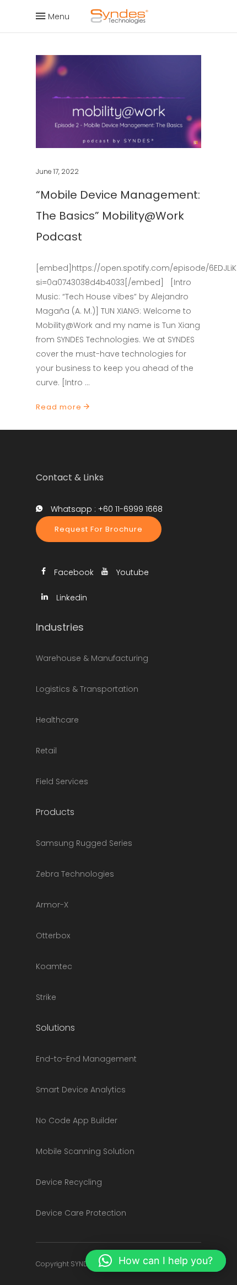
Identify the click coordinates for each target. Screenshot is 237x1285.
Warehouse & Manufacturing (92, 658)
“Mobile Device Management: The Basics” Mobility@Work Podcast (118, 215)
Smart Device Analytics (81, 1089)
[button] (155, 1261)
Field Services (62, 781)
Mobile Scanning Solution (85, 1151)
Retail (46, 750)
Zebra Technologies (75, 873)
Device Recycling (69, 1182)
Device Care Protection (81, 1212)
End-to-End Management (86, 1058)
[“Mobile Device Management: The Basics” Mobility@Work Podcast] (118, 101)
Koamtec (54, 966)
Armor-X (52, 904)
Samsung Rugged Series (84, 843)
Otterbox (53, 935)
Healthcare (57, 719)
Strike (46, 997)
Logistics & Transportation (87, 689)
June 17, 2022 (57, 171)
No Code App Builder (76, 1120)
